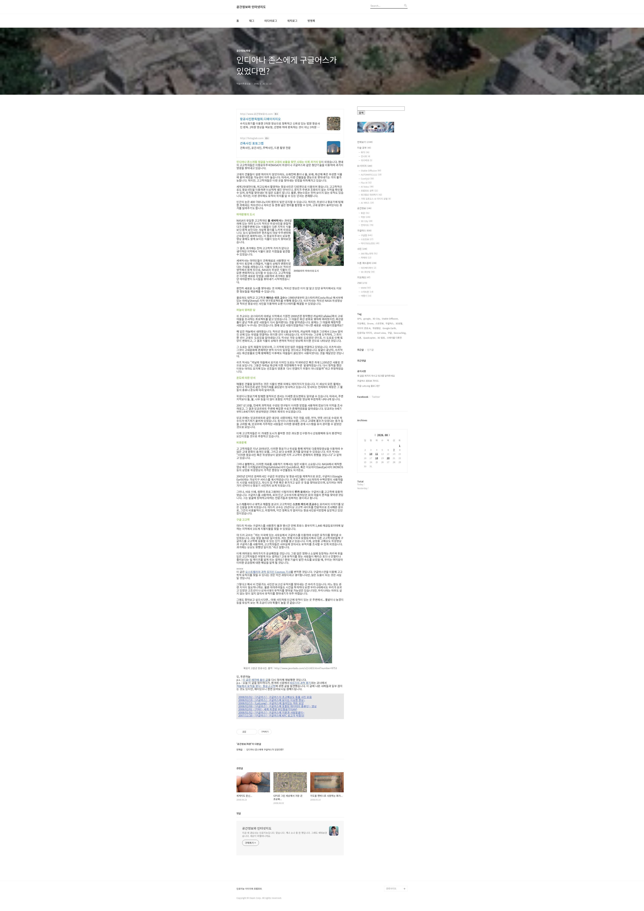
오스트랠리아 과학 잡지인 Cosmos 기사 (268, 571)
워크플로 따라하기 (371, 194)
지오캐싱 (363, 277)
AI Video (367, 186)
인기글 (370, 349)
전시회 (365, 156)
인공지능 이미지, (365, 332)
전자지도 (367, 225)
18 (376, 458)
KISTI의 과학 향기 (300, 682)
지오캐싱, (361, 323)
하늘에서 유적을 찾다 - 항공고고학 (255, 685)
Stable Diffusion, (390, 318)
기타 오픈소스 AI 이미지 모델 (376, 198)
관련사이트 (391, 888)
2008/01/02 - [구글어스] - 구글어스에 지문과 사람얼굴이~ (271, 712)
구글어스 (364, 230)
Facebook (362, 396)
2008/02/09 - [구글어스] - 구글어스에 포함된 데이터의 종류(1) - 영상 (277, 706)
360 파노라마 (369, 253)
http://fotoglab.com (251, 138)
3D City (366, 221)
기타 (362, 283)
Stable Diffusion (371, 170)
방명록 (311, 20)
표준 (365, 213)
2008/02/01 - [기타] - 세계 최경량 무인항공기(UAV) (267, 709)
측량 (365, 217)
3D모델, (399, 323)
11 (376, 453)
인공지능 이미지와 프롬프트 (249, 889)
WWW (366, 287)
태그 (251, 20)
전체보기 (365, 142)
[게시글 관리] (253, 731)
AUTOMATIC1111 (371, 174)
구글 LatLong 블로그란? (368, 385)
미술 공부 (364, 147)
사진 (362, 248)
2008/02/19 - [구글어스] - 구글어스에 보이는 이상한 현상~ (271, 699)
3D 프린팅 (368, 271)
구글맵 (366, 235)
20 (388, 458)
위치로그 (292, 20)
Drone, (370, 323)
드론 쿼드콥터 (367, 263)
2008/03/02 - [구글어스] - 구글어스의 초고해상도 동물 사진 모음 (275, 696)
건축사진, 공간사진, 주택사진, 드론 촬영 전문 (265, 148)
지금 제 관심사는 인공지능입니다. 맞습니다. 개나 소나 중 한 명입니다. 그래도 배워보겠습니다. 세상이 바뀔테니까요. (284, 834)
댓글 (238, 813)
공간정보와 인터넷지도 (251, 7)
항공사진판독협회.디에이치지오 (260, 119)
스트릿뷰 (367, 239)
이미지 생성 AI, (364, 328)
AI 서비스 (367, 202)
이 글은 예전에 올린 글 (255, 679)
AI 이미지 (364, 165)
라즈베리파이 (368, 267)
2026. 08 (382, 435)
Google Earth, (389, 328)
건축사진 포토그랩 (252, 143)
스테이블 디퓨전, (394, 337)
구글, (390, 332)
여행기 (366, 295)
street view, (380, 332)
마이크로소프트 (370, 243)
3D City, (377, 318)
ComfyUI (367, 178)
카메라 (366, 257)
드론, (359, 337)
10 (370, 453)
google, (367, 318)
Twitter (376, 396)
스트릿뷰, (379, 323)
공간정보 (364, 208)
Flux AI (366, 182)
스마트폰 (367, 291)
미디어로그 (270, 20)
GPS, (359, 318)
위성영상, (376, 328)
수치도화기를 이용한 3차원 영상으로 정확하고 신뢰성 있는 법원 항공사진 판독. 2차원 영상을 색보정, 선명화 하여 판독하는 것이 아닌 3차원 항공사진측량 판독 (280, 125)
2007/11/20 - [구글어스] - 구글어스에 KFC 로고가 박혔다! (271, 715)
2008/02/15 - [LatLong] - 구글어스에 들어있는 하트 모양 (271, 703)
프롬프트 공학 (369, 190)
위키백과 (366, 160)
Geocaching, (400, 332)
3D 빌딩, (382, 337)
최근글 (360, 349)
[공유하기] (249, 731)
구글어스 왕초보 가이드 (368, 380)
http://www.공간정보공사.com (256, 113)
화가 (365, 152)
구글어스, (390, 323)
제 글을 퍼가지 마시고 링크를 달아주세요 (376, 375)
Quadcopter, (369, 337)
